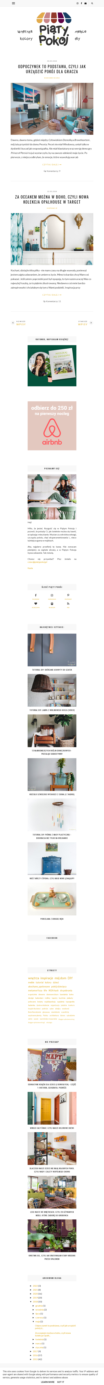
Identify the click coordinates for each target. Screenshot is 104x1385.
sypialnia (60, 1001)
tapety (54, 998)
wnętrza (33, 978)
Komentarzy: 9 (53, 171)
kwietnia (39, 1339)
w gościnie (32, 994)
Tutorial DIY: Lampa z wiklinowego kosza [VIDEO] (52, 710)
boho (71, 994)
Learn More (47, 1382)
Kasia (30, 568)
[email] (84, 3)
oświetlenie (55, 1012)
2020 (35, 1293)
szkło (30, 1019)
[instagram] (76, 3)
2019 (35, 1297)
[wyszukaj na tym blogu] (92, 3)
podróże (45, 1009)
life (45, 990)
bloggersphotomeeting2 (36, 1022)
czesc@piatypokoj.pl (37, 562)
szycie (36, 1019)
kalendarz (39, 998)
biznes (62, 1015)
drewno (41, 994)
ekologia (49, 1022)
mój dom (60, 978)
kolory (48, 982)
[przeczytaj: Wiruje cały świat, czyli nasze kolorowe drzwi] (52, 1123)
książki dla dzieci (34, 1009)
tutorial (39, 982)
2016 (35, 1355)
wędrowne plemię (35, 1015)
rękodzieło (71, 1015)
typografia (70, 1001)
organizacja (55, 1005)
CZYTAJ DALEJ (50, 164)
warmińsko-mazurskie (48, 1019)
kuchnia (62, 998)
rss (68, 607)
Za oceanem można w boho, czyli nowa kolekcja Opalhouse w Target (52, 199)
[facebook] (80, 3)
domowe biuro (52, 78)
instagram (52, 599)
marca (38, 1343)
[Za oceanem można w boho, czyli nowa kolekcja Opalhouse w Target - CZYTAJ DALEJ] (52, 264)
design (31, 998)
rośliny (47, 998)
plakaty (70, 998)
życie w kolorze (43, 1005)
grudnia (39, 1305)
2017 (35, 1351)
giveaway (46, 1012)
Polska (45, 1015)
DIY (70, 978)
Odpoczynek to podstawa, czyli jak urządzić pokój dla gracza (52, 69)
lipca (37, 1313)
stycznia (39, 1347)
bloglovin (36, 607)
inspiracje (52, 208)
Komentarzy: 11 (53, 301)
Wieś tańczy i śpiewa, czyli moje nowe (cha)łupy (52, 878)
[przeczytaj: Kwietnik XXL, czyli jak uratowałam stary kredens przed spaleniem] (52, 1251)
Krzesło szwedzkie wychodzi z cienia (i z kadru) (52, 794)
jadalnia (64, 1005)
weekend (65, 1009)
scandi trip (65, 1012)
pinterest (68, 599)
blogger (52, 607)
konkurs (71, 1005)
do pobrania (66, 990)
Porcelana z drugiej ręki (52, 918)
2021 (35, 1289)
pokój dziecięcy (59, 986)
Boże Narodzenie (34, 1012)
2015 (35, 1359)
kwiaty (40, 1001)
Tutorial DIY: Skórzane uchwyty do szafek (52, 669)
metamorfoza (35, 990)
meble (31, 982)
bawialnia (64, 994)
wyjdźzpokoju (50, 1001)
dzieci (56, 982)
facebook (35, 599)
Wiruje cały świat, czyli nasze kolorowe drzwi (52, 1128)
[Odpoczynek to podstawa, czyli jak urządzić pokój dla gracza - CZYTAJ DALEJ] (52, 134)
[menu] (13, 3)
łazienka (31, 1005)
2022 (35, 1285)
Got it (60, 1382)
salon (52, 1009)
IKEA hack (53, 990)
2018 (35, 1301)
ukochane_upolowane (39, 986)
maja (37, 1321)
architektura (54, 1015)
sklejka (58, 1009)
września (39, 1309)
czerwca (39, 1317)
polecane (32, 1001)
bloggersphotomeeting (66, 1019)
